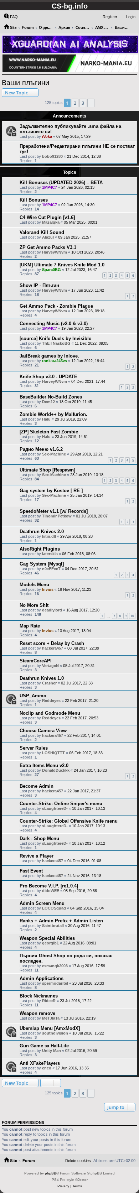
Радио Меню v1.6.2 (41, 449)
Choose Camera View (43, 730)
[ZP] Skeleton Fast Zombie (49, 431)
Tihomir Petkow (57, 516)
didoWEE (50, 891)
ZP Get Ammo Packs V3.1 (48, 247)
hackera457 (52, 648)
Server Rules (34, 748)
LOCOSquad (54, 908)
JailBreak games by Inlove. (49, 356)
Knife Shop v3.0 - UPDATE (48, 376)
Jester (83, 1180)
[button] (90, 103)
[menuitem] (11, 16)
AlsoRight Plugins (40, 549)
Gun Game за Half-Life (44, 1045)
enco (46, 1068)
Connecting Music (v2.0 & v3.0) (54, 323)
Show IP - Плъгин (39, 285)
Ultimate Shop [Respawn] (47, 470)
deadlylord (52, 610)
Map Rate (30, 626)
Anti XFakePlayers (40, 1063)
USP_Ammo (33, 695)
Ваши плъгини (25, 83)
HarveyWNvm (54, 252)
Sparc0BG (51, 269)
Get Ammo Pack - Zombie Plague (56, 306)
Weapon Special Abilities (47, 938)
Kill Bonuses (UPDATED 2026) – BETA (61, 182)
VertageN (50, 665)
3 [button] (83, 103)
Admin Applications (41, 978)
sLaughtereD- (55, 808)
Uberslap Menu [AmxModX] (50, 1028)
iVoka (47, 136)
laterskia (50, 554)
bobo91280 (52, 156)
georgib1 (50, 943)
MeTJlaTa (51, 1018)
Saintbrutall (53, 925)
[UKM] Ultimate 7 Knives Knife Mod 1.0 (62, 264)
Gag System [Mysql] (42, 564)
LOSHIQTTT (53, 753)
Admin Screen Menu (42, 903)
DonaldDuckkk (56, 770)
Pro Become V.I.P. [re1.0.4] (49, 886)
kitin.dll (49, 536)
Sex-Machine (54, 454)
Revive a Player (36, 856)
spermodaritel (55, 983)
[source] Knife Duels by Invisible (55, 338)
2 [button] (75, 103)
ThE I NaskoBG (56, 343)
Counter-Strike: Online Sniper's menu (61, 803)
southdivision (55, 1033)
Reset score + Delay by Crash (52, 643)
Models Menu (34, 584)
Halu (46, 419)
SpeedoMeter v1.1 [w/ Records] (54, 511)
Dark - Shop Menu (39, 838)
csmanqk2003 (55, 966)
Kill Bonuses (34, 200)
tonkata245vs (54, 361)
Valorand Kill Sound (42, 232)
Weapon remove (37, 1013)
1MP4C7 (49, 187)
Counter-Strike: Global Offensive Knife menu (69, 821)
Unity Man (51, 1050)
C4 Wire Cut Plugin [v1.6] (47, 217)
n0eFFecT (51, 569)
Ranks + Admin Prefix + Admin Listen (61, 920)
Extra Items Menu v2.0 (44, 765)
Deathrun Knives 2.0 (42, 531)
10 (132, 616)
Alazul (48, 237)
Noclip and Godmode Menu (50, 713)
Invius (47, 589)
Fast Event (31, 871)
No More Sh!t (34, 605)
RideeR (49, 1001)
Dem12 (48, 402)
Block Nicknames (39, 996)
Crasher (49, 683)
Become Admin (36, 786)
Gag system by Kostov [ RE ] (51, 490)
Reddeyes (51, 700)
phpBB (50, 1173)
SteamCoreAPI (36, 660)
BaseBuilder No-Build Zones (51, 397)
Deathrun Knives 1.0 (42, 678)
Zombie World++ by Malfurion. (53, 414)
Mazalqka (51, 222)
